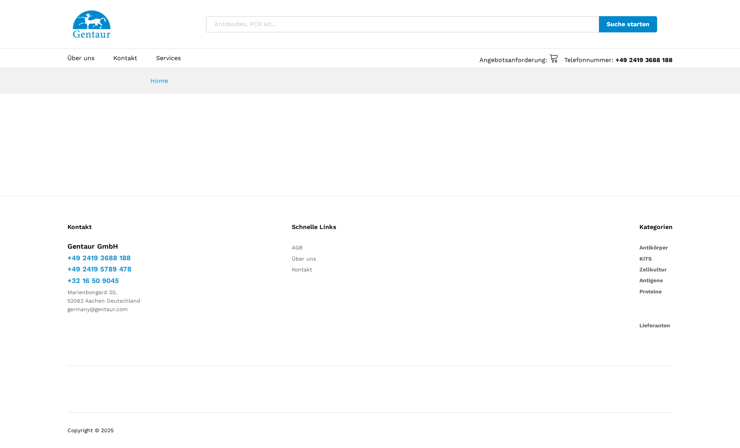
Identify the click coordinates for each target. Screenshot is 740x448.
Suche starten (628, 24)
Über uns (80, 58)
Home (159, 80)
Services (168, 58)
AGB (297, 247)
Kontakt (125, 58)
